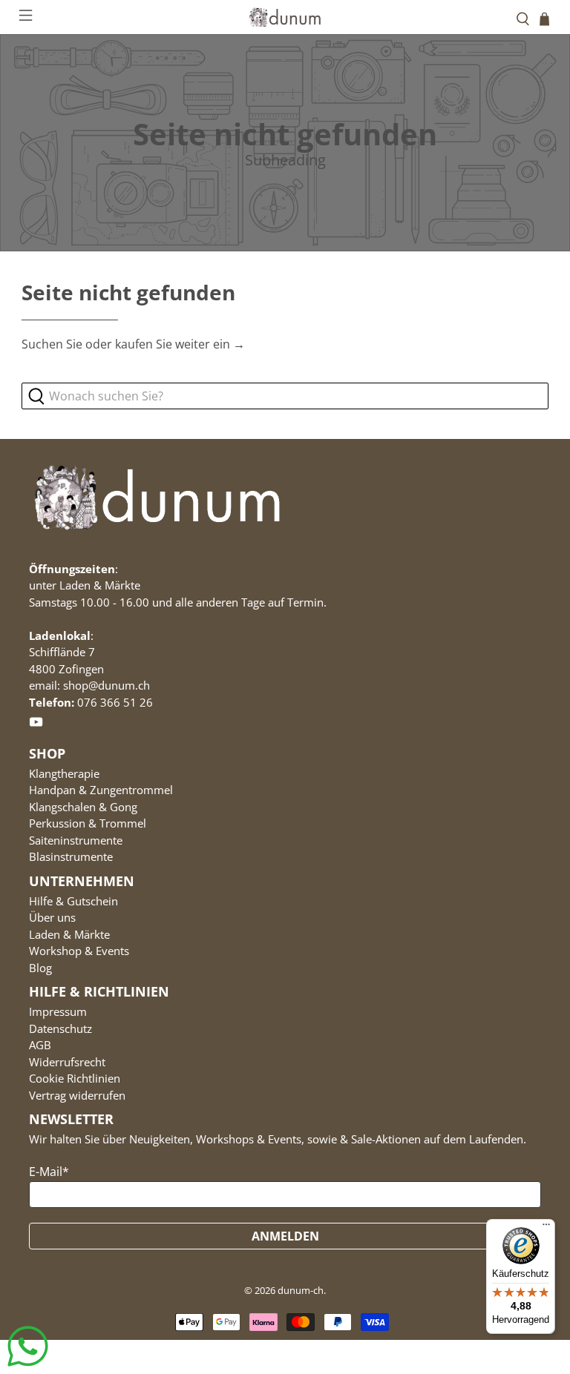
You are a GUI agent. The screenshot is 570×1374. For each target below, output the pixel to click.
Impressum (58, 1011)
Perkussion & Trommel (87, 823)
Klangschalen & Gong (83, 806)
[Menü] (546, 1228)
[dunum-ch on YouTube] (36, 724)
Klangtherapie (64, 773)
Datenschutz (60, 1028)
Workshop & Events (79, 950)
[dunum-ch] (285, 17)
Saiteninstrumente (75, 840)
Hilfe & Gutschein (73, 901)
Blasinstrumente (71, 856)
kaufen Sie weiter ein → (180, 344)
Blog (40, 967)
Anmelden (285, 1236)
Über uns (52, 917)
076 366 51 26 (115, 702)
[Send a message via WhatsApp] (27, 1346)
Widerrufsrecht (67, 1061)
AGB (40, 1044)
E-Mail (49, 1171)
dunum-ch (301, 1290)
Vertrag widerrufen (77, 1095)
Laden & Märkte (69, 934)
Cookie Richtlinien (74, 1078)
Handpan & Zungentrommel (101, 789)
